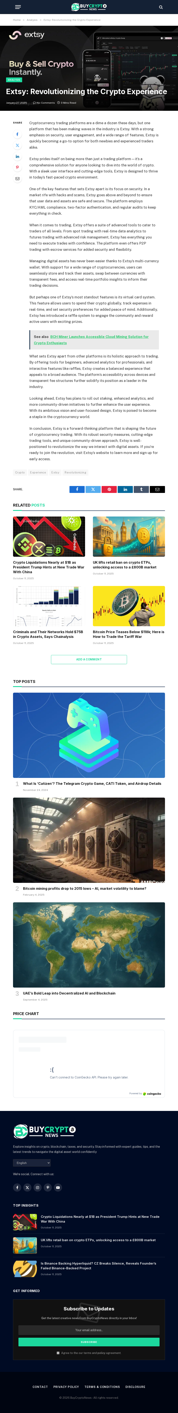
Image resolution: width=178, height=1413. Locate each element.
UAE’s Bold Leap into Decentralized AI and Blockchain (69, 993)
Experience (38, 472)
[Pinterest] (17, 167)
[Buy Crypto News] (89, 7)
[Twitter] (17, 145)
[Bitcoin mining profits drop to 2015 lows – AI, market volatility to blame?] (89, 840)
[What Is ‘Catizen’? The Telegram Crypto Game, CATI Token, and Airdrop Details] (89, 735)
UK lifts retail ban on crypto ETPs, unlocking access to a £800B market (125, 564)
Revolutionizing (75, 472)
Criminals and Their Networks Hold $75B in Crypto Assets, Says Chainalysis (48, 634)
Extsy (55, 472)
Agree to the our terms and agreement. (91, 1353)
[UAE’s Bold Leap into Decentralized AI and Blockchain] (89, 945)
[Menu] (18, 7)
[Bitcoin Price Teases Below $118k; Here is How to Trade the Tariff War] (129, 606)
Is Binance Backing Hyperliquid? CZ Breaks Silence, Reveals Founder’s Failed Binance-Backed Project (98, 1265)
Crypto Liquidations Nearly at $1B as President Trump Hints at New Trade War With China (48, 567)
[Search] (160, 7)
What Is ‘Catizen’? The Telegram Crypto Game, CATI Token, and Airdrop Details (92, 783)
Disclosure (135, 1387)
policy (101, 1353)
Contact (40, 1387)
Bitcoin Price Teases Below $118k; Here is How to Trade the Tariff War (128, 634)
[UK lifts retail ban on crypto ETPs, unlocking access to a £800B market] (129, 537)
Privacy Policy (66, 1387)
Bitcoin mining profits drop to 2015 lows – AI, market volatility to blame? (84, 888)
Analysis (14, 80)
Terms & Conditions (102, 1387)
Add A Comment (89, 659)
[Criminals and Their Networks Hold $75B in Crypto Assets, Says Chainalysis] (49, 606)
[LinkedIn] (17, 156)
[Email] (17, 178)
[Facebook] (17, 134)
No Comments (46, 102)
